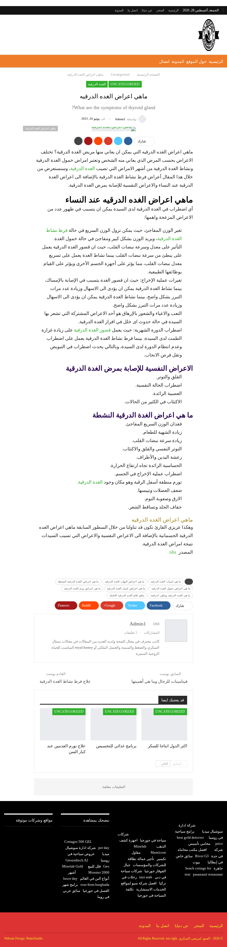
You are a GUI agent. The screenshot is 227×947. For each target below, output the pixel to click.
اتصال (164, 61)
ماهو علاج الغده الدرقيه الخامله (126, 595)
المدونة (119, 10)
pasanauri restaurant (208, 874)
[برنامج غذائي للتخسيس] (113, 724)
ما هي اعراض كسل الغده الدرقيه (126, 588)
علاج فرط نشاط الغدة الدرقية (65, 681)
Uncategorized (125, 84)
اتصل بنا (133, 10)
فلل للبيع (94, 866)
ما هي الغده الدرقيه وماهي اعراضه (170, 595)
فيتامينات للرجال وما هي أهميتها (159, 681)
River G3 (202, 856)
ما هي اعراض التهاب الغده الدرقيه (124, 581)
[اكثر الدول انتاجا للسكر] (164, 724)
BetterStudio (34, 938)
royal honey (84, 647)
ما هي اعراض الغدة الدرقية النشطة (78, 581)
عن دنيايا (147, 10)
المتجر (160, 10)
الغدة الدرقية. (90, 482)
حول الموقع (196, 61)
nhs (172, 552)
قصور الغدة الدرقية (92, 330)
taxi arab (145, 877)
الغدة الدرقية (96, 84)
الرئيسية (173, 10)
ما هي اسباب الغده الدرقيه (166, 581)
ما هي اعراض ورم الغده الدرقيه (82, 588)
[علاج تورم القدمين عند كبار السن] (63, 724)
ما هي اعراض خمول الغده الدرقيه (170, 588)
